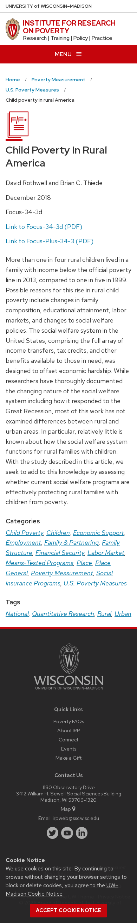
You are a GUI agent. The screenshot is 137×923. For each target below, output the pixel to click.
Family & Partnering (71, 542)
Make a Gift (68, 757)
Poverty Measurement (62, 573)
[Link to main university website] (68, 690)
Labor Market (105, 553)
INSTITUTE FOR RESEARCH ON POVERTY (69, 27)
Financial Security (59, 553)
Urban (123, 614)
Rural (104, 614)
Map (66, 809)
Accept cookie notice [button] (68, 910)
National (17, 614)
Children (58, 533)
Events (68, 748)
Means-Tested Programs (39, 563)
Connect (68, 739)
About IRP (68, 730)
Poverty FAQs (68, 721)
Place (84, 563)
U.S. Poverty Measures (95, 583)
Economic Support (98, 533)
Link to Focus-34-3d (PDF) (44, 227)
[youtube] (67, 833)
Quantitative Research (63, 614)
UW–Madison (49, 6)
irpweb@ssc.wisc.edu (76, 818)
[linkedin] (82, 833)
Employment (23, 542)
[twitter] (53, 833)
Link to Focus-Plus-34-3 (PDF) (49, 241)
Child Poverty (24, 533)
